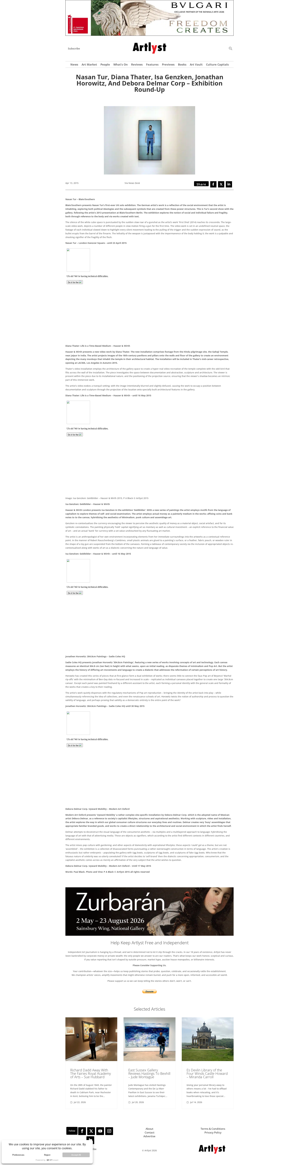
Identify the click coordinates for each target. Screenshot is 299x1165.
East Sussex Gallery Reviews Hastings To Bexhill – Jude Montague (149, 1073)
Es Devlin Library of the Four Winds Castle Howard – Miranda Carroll (207, 1073)
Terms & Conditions (213, 1129)
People (105, 64)
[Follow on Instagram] (109, 1131)
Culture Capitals (217, 64)
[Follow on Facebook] (82, 1131)
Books (182, 64)
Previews (168, 64)
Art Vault (196, 64)
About (149, 1129)
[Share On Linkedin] (229, 184)
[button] (230, 48)
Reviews (137, 64)
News (74, 64)
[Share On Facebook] (213, 184)
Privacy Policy (212, 1132)
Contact (149, 1132)
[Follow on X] (91, 1131)
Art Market (89, 64)
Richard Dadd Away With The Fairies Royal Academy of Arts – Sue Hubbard (90, 1073)
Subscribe (74, 48)
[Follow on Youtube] (100, 1131)
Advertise (149, 1136)
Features (152, 64)
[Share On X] (221, 184)
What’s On (120, 64)
